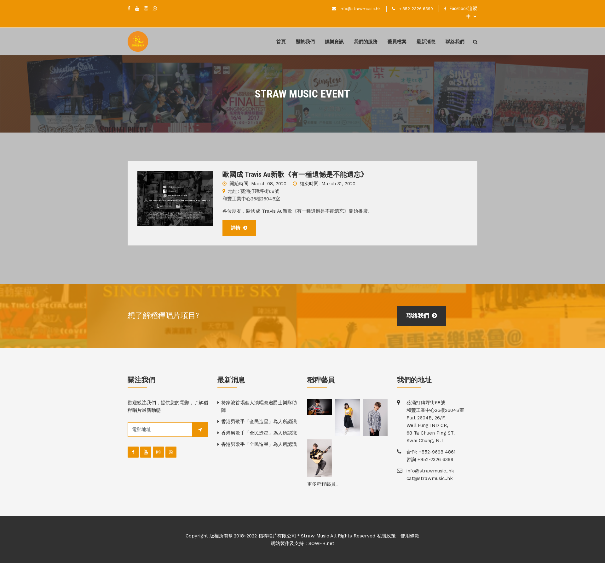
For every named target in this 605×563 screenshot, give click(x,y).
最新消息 (426, 41)
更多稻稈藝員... (322, 484)
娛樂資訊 (334, 41)
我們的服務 (365, 41)
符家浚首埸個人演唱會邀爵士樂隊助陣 (259, 406)
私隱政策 (386, 536)
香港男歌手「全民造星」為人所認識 (259, 421)
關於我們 (305, 41)
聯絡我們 (455, 41)
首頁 (281, 41)
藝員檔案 (397, 41)
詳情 (236, 228)
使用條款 (409, 536)
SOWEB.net (321, 543)
